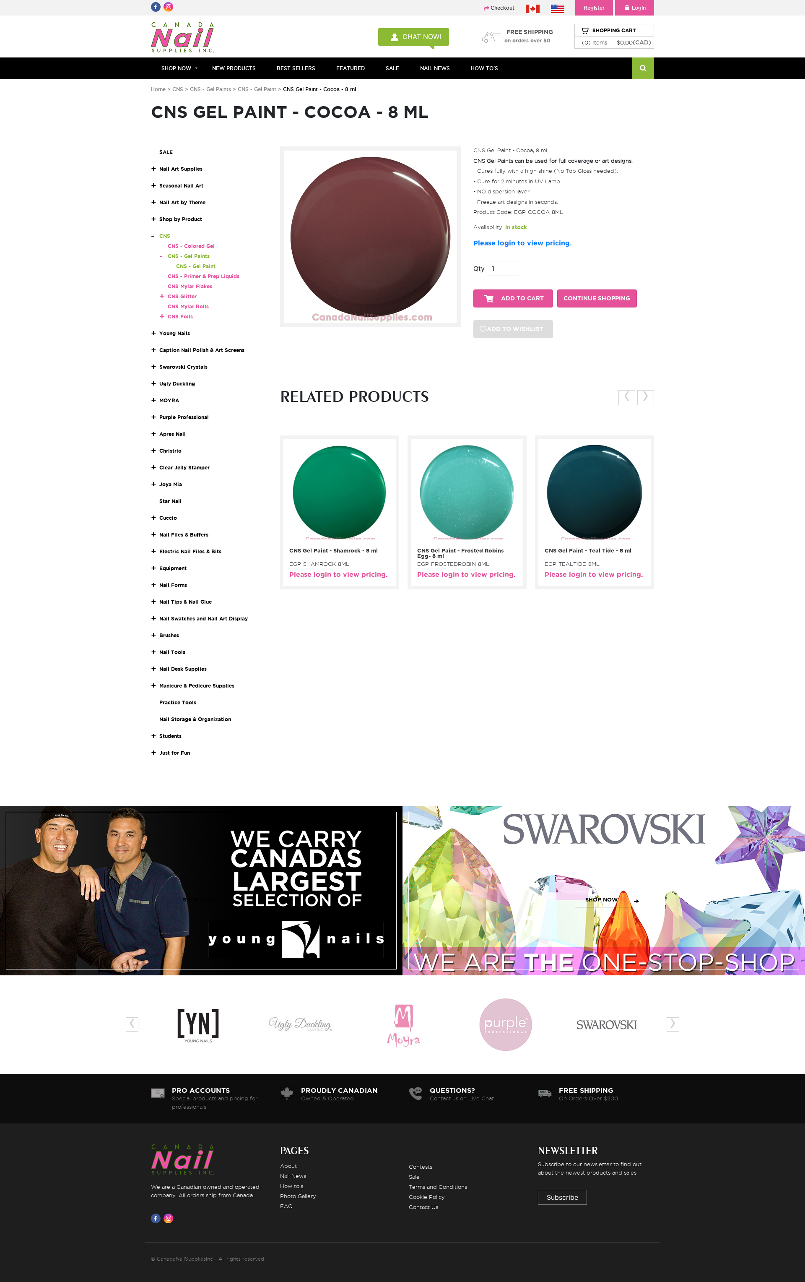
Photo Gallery (298, 1196)
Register (594, 7)
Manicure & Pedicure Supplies (196, 685)
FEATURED (350, 68)
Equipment (173, 568)
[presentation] (626, 397)
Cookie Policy (427, 1197)
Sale (414, 1177)
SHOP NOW (199, 899)
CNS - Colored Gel (191, 246)
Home (158, 89)
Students (170, 736)
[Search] (643, 68)
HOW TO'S (484, 68)
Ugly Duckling (177, 383)
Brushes (169, 635)
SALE (392, 68)
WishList (337, 532)
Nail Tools (172, 652)
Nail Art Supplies (181, 169)
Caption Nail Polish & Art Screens (201, 350)
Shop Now (176, 68)
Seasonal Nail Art (181, 185)
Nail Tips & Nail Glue (185, 602)
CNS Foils (180, 316)
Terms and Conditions (438, 1187)
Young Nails (174, 333)
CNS (177, 89)
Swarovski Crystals (183, 367)
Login (639, 7)
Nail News (293, 1176)
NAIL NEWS (435, 68)
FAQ (286, 1206)
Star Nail (170, 501)
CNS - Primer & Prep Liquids (203, 276)
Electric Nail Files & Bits (190, 551)
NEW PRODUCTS (234, 68)
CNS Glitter (182, 296)
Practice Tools (177, 702)
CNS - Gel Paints (211, 89)
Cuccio (168, 518)
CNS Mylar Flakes (190, 286)
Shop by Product (180, 219)
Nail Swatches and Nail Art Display (203, 618)
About (288, 1166)
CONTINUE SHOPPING (597, 298)
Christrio (170, 450)
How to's (291, 1186)
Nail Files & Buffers (183, 534)
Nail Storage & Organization (195, 719)
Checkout (502, 7)
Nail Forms (173, 585)
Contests (420, 1167)
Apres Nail (172, 434)
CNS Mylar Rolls (188, 306)
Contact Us (423, 1207)
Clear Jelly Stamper (184, 467)
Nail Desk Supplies (183, 669)
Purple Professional (184, 417)
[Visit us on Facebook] (157, 1218)
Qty (479, 268)
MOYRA (169, 400)
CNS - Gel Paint (258, 89)
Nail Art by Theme (182, 202)
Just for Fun (174, 753)
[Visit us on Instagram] (170, 1218)
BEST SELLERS (296, 68)
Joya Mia (170, 484)
